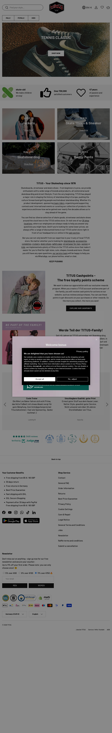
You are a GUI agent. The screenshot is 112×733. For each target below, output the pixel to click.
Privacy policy (82, 351)
